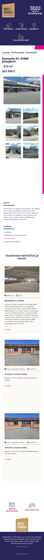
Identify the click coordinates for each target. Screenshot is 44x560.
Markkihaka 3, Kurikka (14, 301)
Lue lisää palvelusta (22, 546)
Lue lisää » (8, 329)
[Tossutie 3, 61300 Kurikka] (22, 365)
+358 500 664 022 (9, 238)
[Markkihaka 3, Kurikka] (22, 292)
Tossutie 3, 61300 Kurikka (16, 374)
